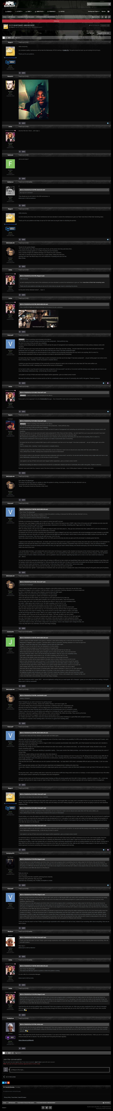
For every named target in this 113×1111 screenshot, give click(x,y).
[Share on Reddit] (8, 1083)
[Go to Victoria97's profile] (10, 344)
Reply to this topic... (18, 1070)
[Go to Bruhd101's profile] (10, 85)
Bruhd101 (10, 76)
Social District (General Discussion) (33, 27)
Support (62, 11)
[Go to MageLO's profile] (5, 26)
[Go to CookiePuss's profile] (10, 1027)
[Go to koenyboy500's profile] (10, 863)
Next (9, 37)
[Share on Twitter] (3, 1083)
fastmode (10, 155)
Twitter (105, 17)
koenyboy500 (10, 853)
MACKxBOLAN (10, 243)
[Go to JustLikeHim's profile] (10, 642)
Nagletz (10, 415)
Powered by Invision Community (103, 1108)
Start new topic (90, 33)
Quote (23, 73)
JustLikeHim (10, 631)
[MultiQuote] (20, 73)
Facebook (102, 17)
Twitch (109, 17)
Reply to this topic (104, 33)
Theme (4, 1107)
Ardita (10, 126)
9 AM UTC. (66, 50)
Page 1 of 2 (18, 37)
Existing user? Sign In (93, 11)
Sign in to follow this (94, 25)
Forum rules (56, 21)
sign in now (38, 1062)
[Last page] (13, 38)
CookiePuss (10, 1018)
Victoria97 (10, 335)
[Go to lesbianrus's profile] (10, 190)
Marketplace (39, 11)
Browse (9, 11)
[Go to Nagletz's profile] (10, 425)
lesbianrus (10, 182)
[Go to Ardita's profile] (10, 136)
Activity (19, 11)
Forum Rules (52, 11)
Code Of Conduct (22, 1097)
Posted (23, 42)
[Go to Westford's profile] (10, 941)
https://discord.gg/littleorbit (26, 1040)
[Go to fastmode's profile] (10, 163)
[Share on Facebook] (6, 1083)
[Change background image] (108, 11)
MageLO (13, 27)
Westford (10, 931)
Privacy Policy (7, 1097)
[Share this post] (109, 42)
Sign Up (103, 11)
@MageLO (21, 339)
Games (29, 11)
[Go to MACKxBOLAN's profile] (10, 251)
